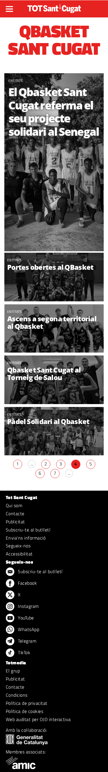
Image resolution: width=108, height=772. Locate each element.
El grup (13, 670)
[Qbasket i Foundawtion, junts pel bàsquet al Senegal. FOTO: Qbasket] (54, 432)
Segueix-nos (18, 545)
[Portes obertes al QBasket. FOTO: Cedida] (54, 278)
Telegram (26, 640)
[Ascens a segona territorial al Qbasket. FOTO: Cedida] (54, 335)
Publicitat (15, 521)
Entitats (15, 80)
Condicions (17, 695)
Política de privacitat (27, 703)
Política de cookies (24, 711)
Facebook (27, 583)
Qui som (14, 505)
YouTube (25, 617)
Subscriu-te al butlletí (28, 529)
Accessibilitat (19, 553)
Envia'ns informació (26, 537)
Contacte (15, 513)
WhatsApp (28, 629)
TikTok (23, 652)
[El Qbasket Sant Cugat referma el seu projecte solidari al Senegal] (54, 162)
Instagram (28, 606)
